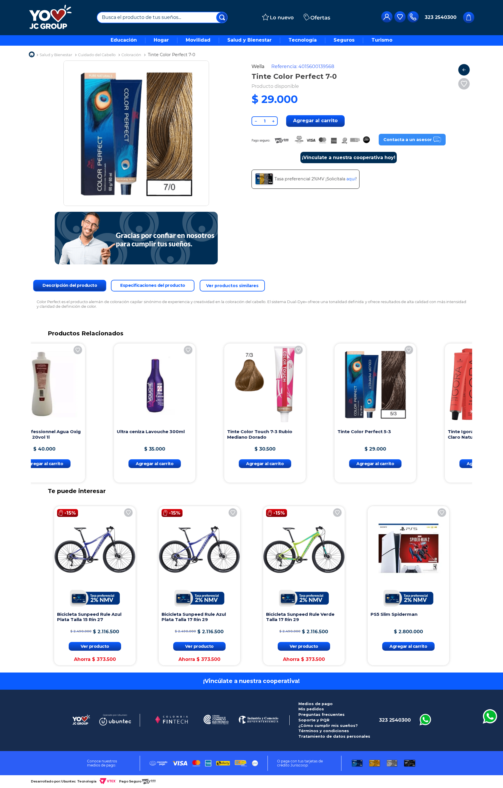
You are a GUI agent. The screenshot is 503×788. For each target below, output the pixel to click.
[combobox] (162, 17)
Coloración (131, 55)
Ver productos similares (232, 285)
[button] (31, 411)
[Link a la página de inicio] (32, 54)
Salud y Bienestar (56, 55)
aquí (351, 179)
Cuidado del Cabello (97, 55)
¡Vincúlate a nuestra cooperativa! (251, 680)
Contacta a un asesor (407, 140)
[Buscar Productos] (222, 17)
